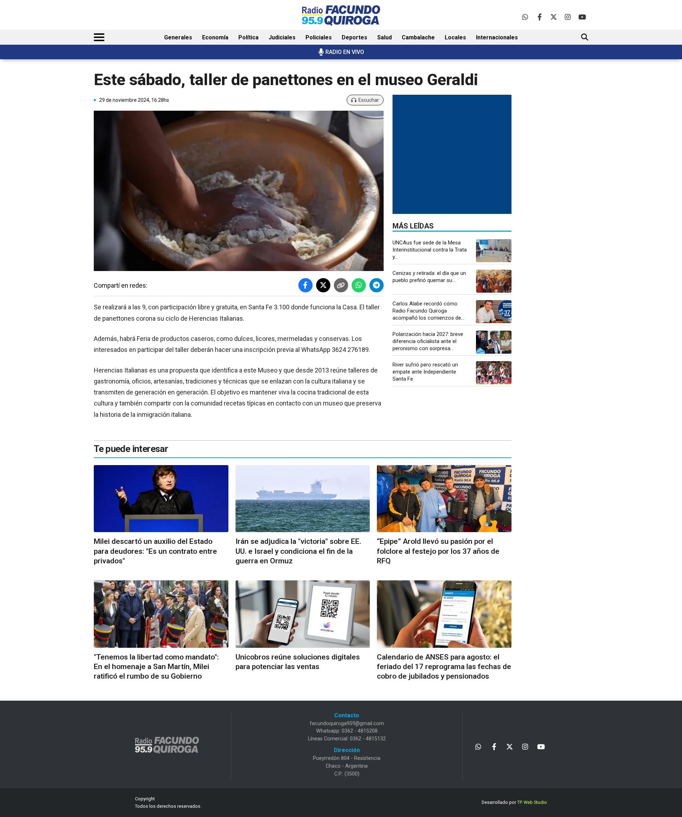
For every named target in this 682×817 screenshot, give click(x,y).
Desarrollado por (514, 802)
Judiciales (282, 37)
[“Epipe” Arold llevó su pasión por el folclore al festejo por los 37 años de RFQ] (444, 498)
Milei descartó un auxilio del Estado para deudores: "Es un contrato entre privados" (155, 551)
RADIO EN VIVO (344, 52)
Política (248, 37)
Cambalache (418, 37)
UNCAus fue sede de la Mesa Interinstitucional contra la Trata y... (430, 249)
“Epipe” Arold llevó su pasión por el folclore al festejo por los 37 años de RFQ (438, 551)
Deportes (354, 37)
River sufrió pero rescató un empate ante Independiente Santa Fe (425, 371)
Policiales (318, 37)
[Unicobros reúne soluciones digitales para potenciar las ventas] (303, 613)
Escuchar (368, 100)
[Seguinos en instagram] (568, 17)
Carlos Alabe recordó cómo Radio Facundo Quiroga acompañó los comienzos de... (428, 310)
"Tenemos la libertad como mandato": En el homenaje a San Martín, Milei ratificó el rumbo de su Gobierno (156, 667)
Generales (178, 37)
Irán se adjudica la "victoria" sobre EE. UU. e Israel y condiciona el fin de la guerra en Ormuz (298, 551)
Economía (215, 37)
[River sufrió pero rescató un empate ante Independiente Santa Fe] (494, 372)
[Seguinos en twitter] (553, 17)
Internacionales (497, 37)
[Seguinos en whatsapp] (525, 17)
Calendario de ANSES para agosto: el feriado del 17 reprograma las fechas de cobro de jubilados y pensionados (444, 667)
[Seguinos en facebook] (539, 17)
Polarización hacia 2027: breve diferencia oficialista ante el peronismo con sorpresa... (428, 341)
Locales (455, 37)
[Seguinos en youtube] (582, 17)
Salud (384, 37)
